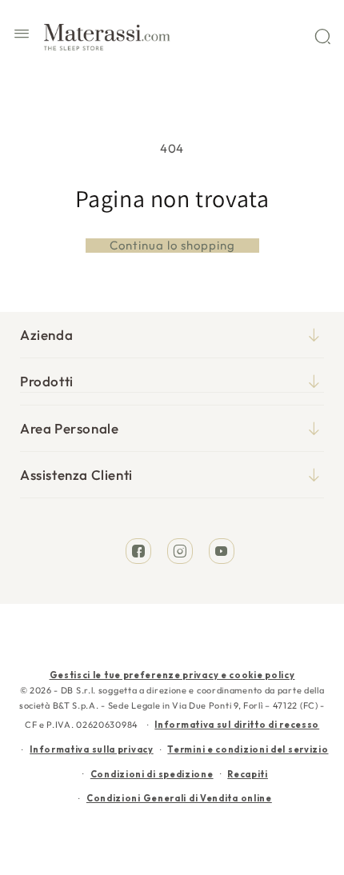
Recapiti (247, 774)
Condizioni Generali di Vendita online (179, 798)
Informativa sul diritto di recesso (236, 724)
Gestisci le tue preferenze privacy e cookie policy (172, 675)
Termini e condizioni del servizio (247, 749)
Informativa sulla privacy (92, 749)
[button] (21, 36)
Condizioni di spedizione (152, 774)
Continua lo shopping (172, 245)
